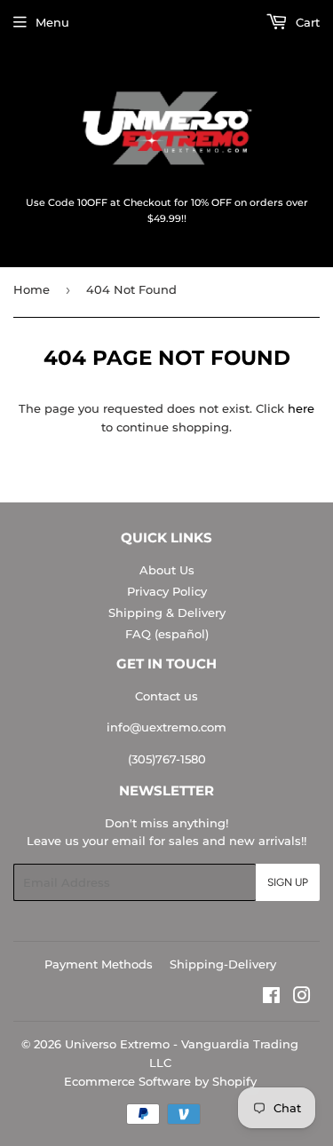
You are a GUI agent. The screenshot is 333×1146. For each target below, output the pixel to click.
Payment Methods (98, 964)
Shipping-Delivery (223, 964)
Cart (306, 22)
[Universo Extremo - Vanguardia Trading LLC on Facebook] (271, 998)
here (301, 408)
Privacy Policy (167, 591)
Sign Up (287, 882)
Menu (52, 22)
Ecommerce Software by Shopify (160, 1081)
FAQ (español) (167, 634)
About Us (166, 570)
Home (31, 289)
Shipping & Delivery (167, 612)
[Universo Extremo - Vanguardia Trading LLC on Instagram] (302, 998)
